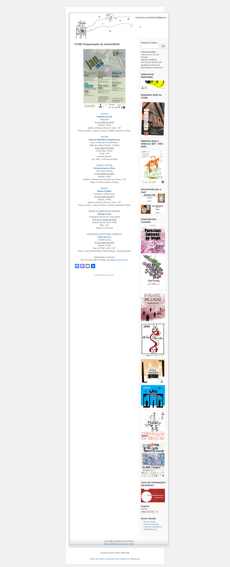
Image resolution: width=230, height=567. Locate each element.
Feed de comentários (153, 527)
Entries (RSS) (109, 544)
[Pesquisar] (163, 46)
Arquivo (144, 509)
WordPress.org (150, 529)
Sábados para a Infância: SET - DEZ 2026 (152, 144)
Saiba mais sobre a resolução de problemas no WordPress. (115, 559)
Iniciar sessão (149, 522)
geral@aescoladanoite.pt (117, 260)
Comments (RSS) (126, 544)
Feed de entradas (151, 524)
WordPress (129, 541)
